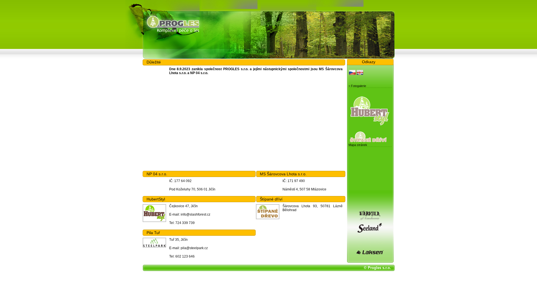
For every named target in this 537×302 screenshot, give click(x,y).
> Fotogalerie (357, 86)
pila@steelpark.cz (194, 248)
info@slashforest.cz (195, 214)
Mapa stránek (357, 145)
